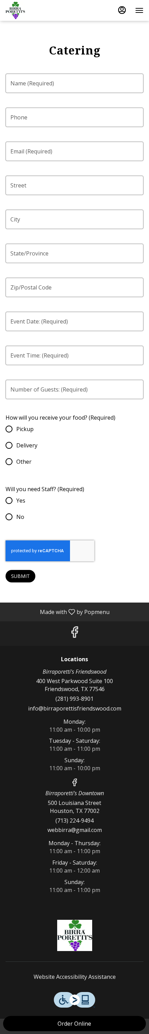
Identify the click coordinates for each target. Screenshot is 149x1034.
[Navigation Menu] (139, 10)
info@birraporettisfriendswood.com (74, 708)
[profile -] (122, 10)
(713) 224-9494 (74, 820)
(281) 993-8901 (74, 699)
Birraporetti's (74, 935)
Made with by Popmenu (57, 611)
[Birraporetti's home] (37, 10)
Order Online (74, 1023)
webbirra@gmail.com (74, 830)
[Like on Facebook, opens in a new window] (74, 633)
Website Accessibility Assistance (75, 977)
